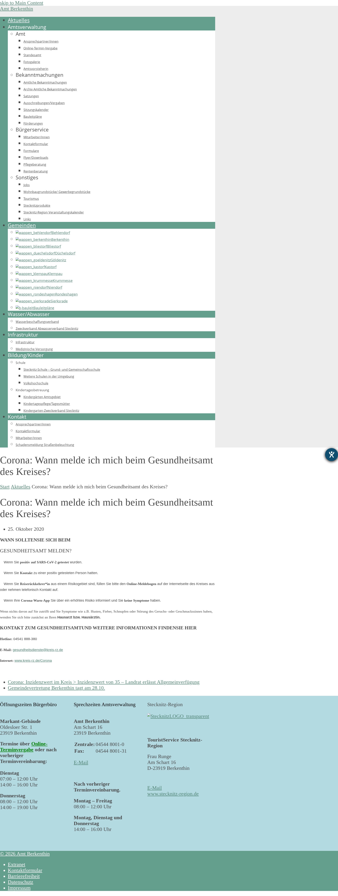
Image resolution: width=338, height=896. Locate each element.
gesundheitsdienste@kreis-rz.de (38, 650)
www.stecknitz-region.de (173, 794)
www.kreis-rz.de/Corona (33, 661)
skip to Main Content (21, 3)
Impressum (19, 888)
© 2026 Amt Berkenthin (25, 854)
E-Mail (81, 762)
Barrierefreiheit (24, 876)
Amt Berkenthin (16, 9)
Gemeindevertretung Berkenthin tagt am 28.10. (56, 688)
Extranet (16, 864)
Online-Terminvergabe (24, 746)
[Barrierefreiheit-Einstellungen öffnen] (331, 454)
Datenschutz (20, 882)
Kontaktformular (25, 870)
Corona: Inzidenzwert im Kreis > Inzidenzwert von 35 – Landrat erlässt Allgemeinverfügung (104, 682)
